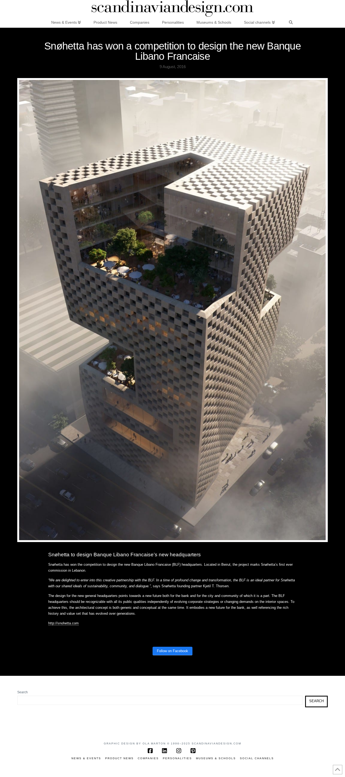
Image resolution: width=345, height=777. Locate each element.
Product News (119, 758)
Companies (148, 758)
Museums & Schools (216, 758)
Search (22, 692)
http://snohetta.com (63, 623)
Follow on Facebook (172, 651)
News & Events (86, 758)
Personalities (177, 758)
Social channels (257, 758)
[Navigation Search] (290, 22)
